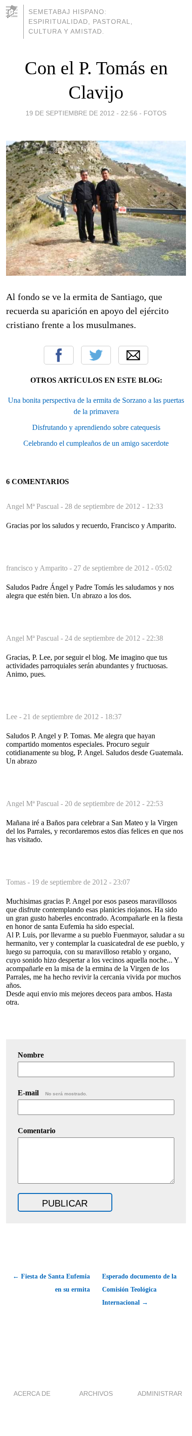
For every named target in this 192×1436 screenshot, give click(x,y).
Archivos (96, 1393)
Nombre (31, 1055)
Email (133, 355)
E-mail (52, 1093)
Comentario (36, 1131)
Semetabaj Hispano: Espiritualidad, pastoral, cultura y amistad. (80, 21)
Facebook (59, 355)
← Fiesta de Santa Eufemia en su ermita (51, 1283)
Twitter (96, 355)
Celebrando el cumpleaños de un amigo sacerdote (96, 443)
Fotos (155, 113)
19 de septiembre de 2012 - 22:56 (81, 113)
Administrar (159, 1393)
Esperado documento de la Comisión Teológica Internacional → (139, 1289)
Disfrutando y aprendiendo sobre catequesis (96, 427)
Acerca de (32, 1393)
